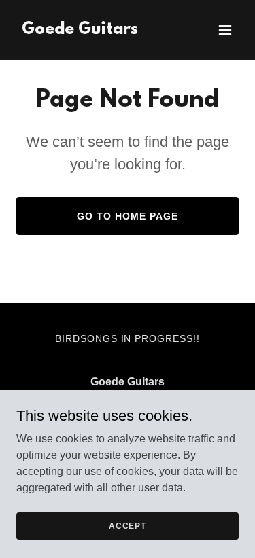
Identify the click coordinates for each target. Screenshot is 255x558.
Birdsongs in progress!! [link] (128, 338)
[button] (225, 29)
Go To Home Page (127, 216)
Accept (127, 525)
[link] (80, 30)
